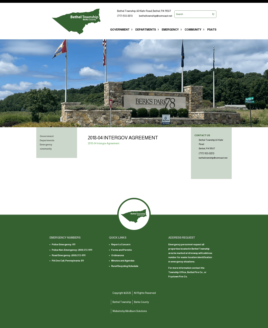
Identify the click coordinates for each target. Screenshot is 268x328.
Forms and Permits (121, 250)
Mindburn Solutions (136, 311)
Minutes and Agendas (122, 260)
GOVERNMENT (120, 30)
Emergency (46, 145)
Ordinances (117, 255)
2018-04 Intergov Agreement (103, 143)
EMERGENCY (170, 30)
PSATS (211, 30)
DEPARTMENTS (145, 30)
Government (47, 136)
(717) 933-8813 (125, 16)
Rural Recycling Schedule (124, 266)
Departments (47, 141)
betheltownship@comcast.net (155, 16)
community (193, 30)
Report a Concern (121, 244)
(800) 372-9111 (85, 250)
